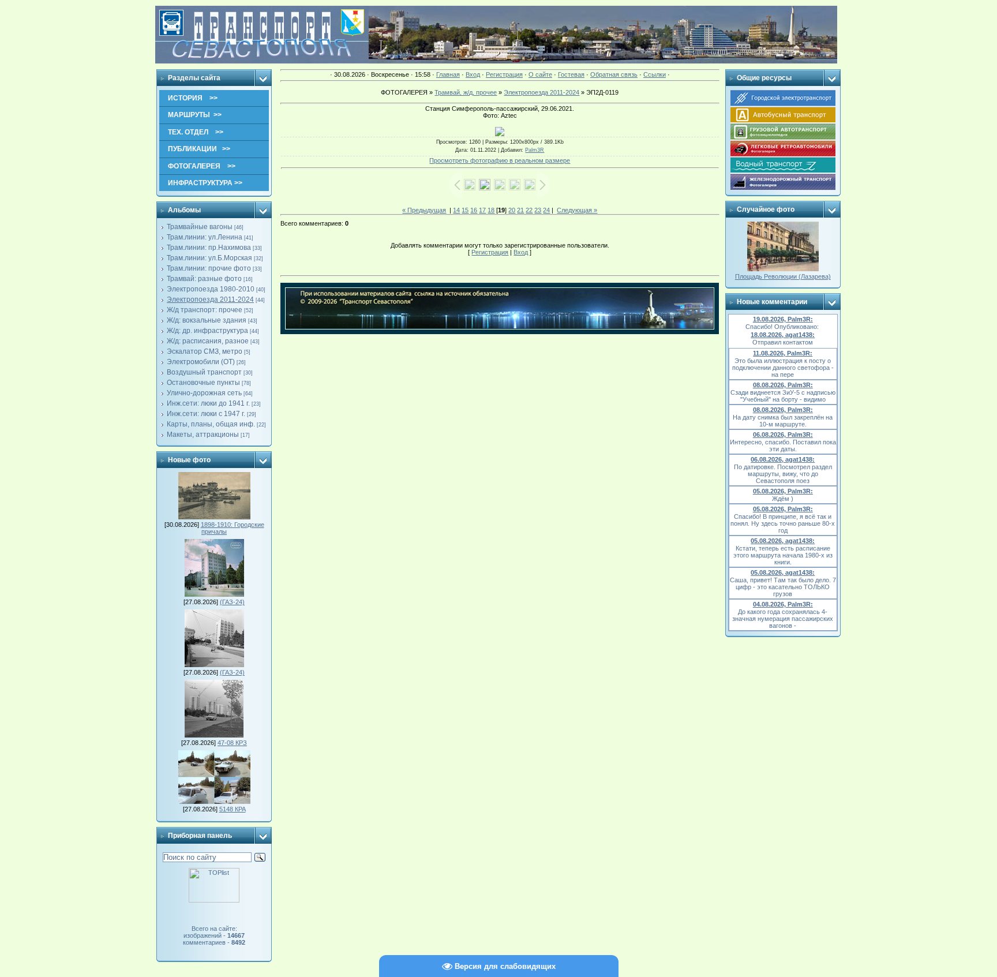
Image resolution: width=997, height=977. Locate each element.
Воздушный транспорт (204, 372)
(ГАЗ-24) (232, 601)
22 (529, 210)
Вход (473, 74)
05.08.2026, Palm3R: (783, 491)
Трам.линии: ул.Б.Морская (209, 258)
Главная (448, 74)
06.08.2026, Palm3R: (783, 434)
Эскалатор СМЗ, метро (204, 351)
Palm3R (534, 150)
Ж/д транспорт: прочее (204, 310)
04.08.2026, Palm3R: (783, 604)
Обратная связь (614, 74)
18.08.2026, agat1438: (783, 334)
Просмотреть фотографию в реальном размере (499, 160)
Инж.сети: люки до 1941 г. (208, 403)
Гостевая (571, 74)
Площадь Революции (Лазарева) (783, 276)
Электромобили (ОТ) (201, 362)
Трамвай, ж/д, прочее (465, 92)
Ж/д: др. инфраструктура (207, 331)
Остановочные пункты (203, 383)
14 (456, 210)
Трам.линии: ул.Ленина (204, 237)
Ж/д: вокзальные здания (206, 320)
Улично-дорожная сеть (204, 393)
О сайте (540, 74)
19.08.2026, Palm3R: (783, 319)
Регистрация (504, 74)
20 (511, 210)
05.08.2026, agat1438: (783, 540)
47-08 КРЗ (232, 742)
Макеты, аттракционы (203, 435)
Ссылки (654, 74)
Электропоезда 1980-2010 (210, 289)
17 (482, 210)
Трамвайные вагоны (200, 227)
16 (473, 210)
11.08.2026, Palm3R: (782, 353)
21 (520, 210)
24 (546, 210)
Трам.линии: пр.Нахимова (209, 248)
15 (465, 210)
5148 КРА (232, 809)
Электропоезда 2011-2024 (210, 299)
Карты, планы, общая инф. (211, 424)
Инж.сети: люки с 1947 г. (206, 414)
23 (537, 210)
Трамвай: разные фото (204, 279)
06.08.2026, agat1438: (783, 459)
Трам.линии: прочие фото (209, 268)
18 (491, 210)
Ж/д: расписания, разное (208, 341)
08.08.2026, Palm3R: (783, 384)
